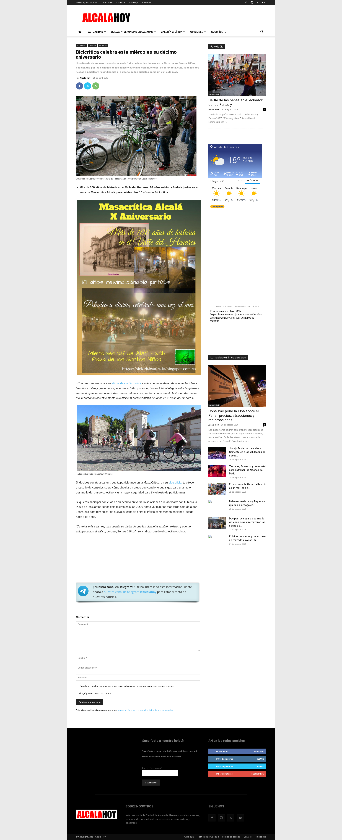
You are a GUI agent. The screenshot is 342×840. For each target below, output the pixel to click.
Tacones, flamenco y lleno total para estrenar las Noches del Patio (247, 470)
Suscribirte (258, 773)
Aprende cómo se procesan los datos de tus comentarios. (145, 710)
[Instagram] (251, 2)
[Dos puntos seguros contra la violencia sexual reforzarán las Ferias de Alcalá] (217, 523)
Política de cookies (231, 836)
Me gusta (259, 751)
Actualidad (95, 31)
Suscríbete (146, 2)
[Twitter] (257, 2)
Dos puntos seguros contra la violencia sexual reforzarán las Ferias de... (247, 522)
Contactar (120, 2)
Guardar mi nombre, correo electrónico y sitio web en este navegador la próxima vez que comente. (127, 686)
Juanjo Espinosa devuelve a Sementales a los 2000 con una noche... (247, 452)
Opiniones (196, 31)
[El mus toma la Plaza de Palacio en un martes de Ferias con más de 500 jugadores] (217, 489)
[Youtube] (263, 2)
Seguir (260, 758)
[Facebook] (245, 2)
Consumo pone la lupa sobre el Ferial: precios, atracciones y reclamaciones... (233, 415)
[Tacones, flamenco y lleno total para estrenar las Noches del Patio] (217, 471)
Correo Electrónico (152, 768)
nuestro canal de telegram (129, 592)
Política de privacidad (208, 836)
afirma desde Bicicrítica (126, 383)
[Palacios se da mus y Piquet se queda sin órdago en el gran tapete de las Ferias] (217, 506)
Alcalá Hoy (85, 77)
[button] (262, 32)
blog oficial (175, 482)
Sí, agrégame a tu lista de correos (94, 693)
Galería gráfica (171, 31)
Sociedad (103, 45)
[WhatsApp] (95, 85)
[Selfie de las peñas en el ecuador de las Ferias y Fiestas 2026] (237, 75)
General (92, 45)
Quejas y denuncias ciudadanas (132, 31)
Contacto (248, 836)
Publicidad (108, 2)
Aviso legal (134, 2)
